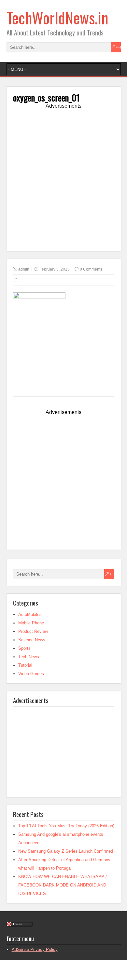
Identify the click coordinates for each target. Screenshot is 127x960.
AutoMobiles (30, 614)
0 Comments (91, 269)
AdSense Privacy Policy (35, 949)
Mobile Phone (31, 622)
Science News (31, 639)
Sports (24, 648)
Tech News (28, 656)
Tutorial (25, 665)
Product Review (33, 631)
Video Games (31, 673)
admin (23, 269)
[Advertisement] (63, 181)
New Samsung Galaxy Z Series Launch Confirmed (65, 851)
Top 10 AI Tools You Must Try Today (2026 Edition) (66, 825)
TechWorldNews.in (57, 17)
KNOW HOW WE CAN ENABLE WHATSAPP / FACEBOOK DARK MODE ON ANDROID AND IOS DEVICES (62, 885)
